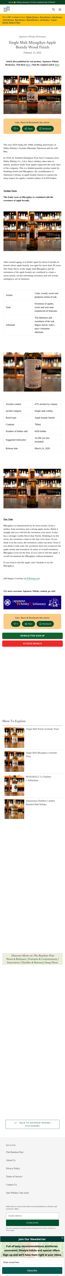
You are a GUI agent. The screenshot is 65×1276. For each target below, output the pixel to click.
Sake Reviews (57, 17)
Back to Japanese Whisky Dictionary (35, 1124)
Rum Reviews (45, 17)
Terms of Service (14, 1176)
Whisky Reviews (32, 17)
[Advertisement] (32, 682)
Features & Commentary (42, 959)
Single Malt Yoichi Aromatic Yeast (42, 729)
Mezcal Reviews (33, 20)
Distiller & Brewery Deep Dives (39, 962)
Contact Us (11, 1184)
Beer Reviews (20, 20)
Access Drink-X (32, 643)
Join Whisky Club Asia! (17, 1193)
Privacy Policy (13, 1168)
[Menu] (60, 9)
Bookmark (46, 129)
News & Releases (16, 959)
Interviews (13, 962)
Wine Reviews (8, 20)
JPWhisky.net (32, 578)
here (28, 65)
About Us (10, 1160)
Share (30, 129)
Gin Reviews (45, 20)
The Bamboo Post (14, 1152)
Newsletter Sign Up (32, 635)
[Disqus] (32, 1005)
